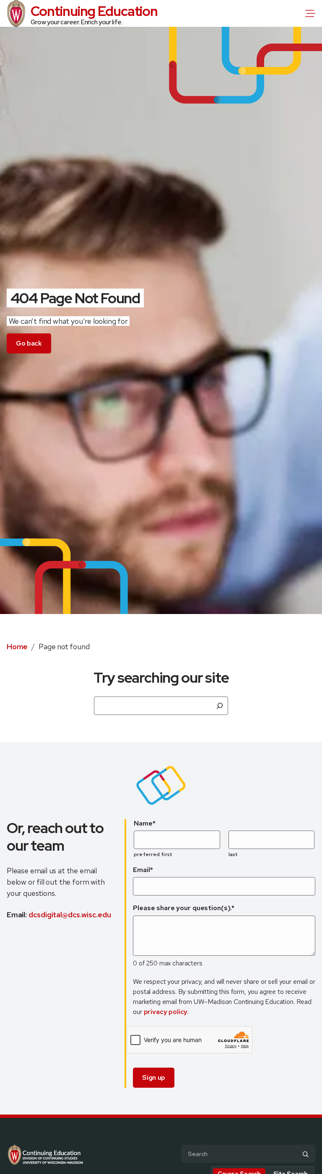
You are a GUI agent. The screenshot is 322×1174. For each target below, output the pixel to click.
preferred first (153, 854)
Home (17, 646)
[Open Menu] (312, 13)
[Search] (219, 706)
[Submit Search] (305, 1154)
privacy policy (166, 1011)
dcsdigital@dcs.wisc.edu (70, 914)
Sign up (153, 1077)
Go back (29, 343)
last (233, 854)
